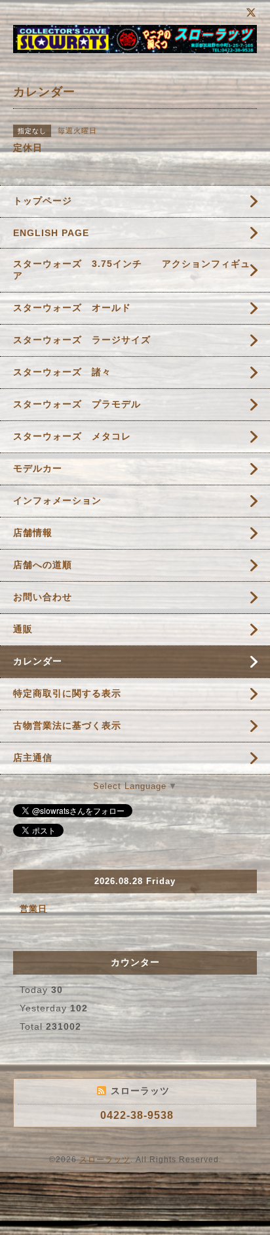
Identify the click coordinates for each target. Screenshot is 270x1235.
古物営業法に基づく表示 (67, 725)
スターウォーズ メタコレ (72, 436)
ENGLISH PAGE (51, 233)
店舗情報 (32, 532)
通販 (23, 629)
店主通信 (32, 757)
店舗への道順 (42, 564)
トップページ (42, 200)
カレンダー (37, 661)
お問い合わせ (42, 597)
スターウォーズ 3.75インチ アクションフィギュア (131, 269)
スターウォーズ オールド (72, 307)
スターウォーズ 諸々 (62, 372)
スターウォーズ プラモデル (77, 404)
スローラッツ (104, 1159)
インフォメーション (57, 500)
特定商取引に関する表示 (67, 693)
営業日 (33, 909)
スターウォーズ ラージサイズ (82, 339)
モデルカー (37, 468)
